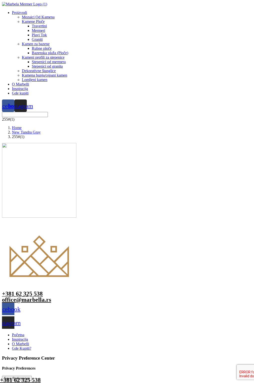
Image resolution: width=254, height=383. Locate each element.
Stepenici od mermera (49, 62)
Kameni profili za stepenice (43, 57)
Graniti (37, 39)
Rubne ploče (42, 48)
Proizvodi (19, 12)
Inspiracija (20, 89)
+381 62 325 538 (22, 293)
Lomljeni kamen (34, 80)
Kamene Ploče (33, 21)
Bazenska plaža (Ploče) (50, 53)
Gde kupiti (20, 93)
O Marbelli (20, 84)
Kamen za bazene (36, 44)
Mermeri (38, 30)
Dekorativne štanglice (39, 71)
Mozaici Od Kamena (38, 17)
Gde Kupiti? (21, 348)
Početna (18, 335)
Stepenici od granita (47, 66)
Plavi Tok (39, 35)
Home (17, 128)
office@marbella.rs (26, 299)
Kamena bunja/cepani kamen (44, 75)
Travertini (39, 26)
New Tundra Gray (26, 132)
